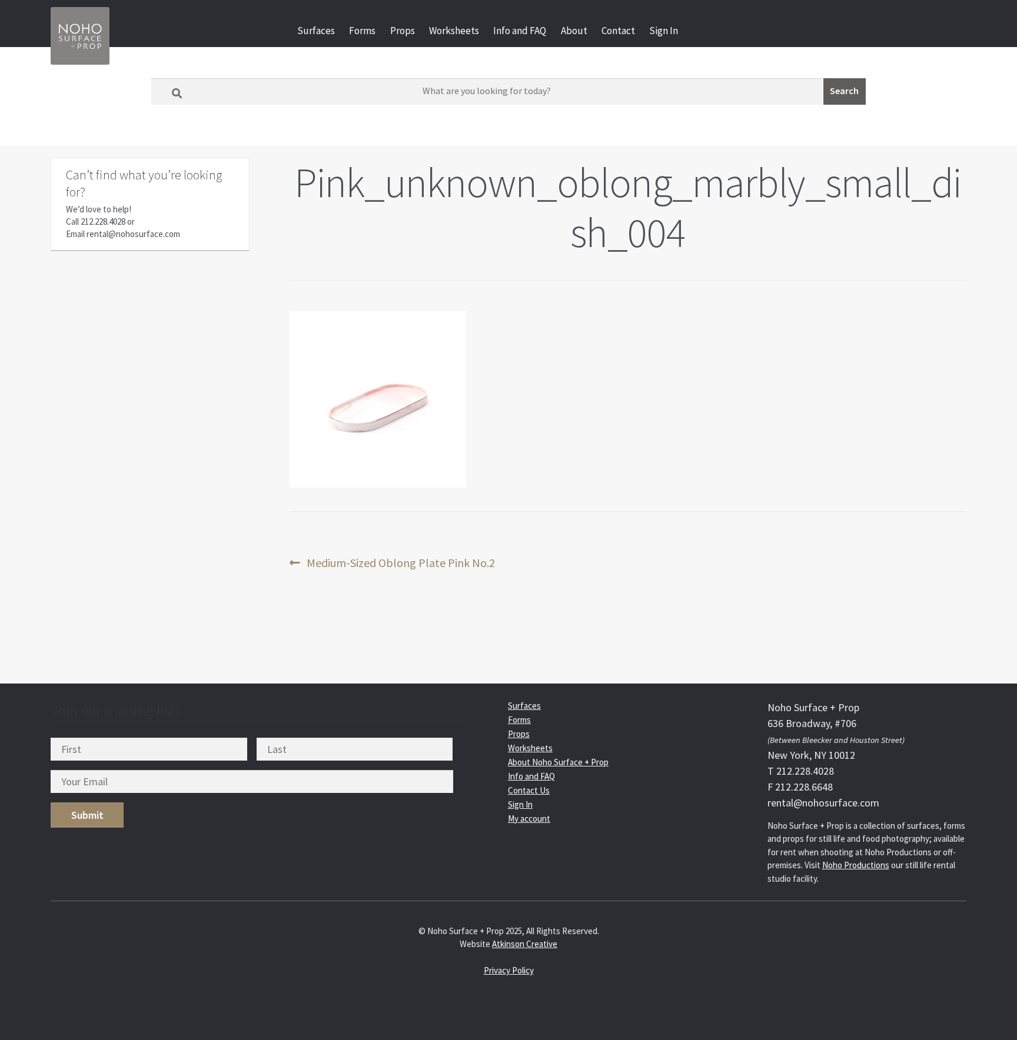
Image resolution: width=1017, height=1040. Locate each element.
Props (402, 30)
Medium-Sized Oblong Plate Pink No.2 (400, 563)
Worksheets (454, 30)
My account (529, 818)
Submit (87, 815)
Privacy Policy (509, 970)
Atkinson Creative (524, 943)
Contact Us (529, 790)
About (574, 30)
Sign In (663, 30)
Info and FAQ (519, 30)
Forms (362, 30)
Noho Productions (855, 865)
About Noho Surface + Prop (558, 762)
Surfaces (316, 30)
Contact (618, 30)
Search (844, 90)
